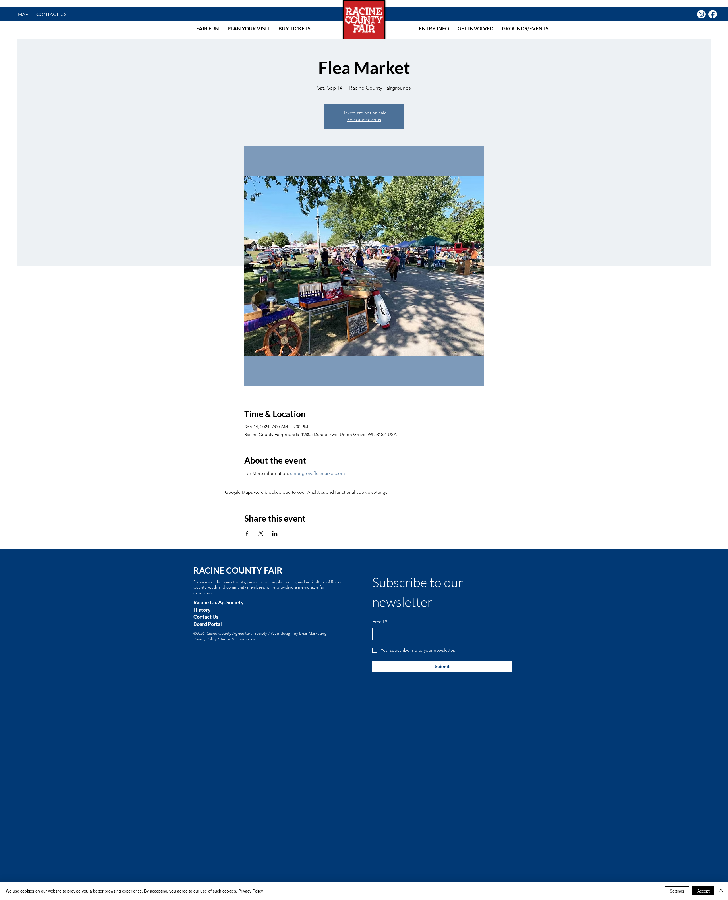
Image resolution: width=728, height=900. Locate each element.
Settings (677, 891)
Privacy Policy (204, 639)
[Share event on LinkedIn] (275, 533)
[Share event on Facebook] (247, 533)
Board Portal (207, 624)
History (202, 610)
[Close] (721, 890)
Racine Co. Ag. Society (218, 602)
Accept (703, 891)
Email (379, 621)
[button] (207, 28)
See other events (364, 119)
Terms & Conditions (237, 639)
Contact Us (205, 617)
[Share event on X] (261, 533)
